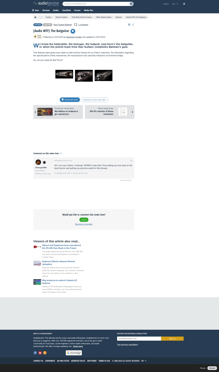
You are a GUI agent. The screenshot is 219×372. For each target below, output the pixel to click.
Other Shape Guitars (103, 17)
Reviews (46, 10)
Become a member (84, 224)
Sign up (172, 339)
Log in (83, 220)
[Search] (131, 4)
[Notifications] (184, 3)
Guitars (48, 17)
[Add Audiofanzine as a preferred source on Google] (74, 352)
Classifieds (66, 10)
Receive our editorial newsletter (132, 334)
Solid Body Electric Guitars (82, 17)
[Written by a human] (37, 37)
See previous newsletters (127, 344)
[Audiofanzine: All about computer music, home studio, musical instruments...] (46, 4)
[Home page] (35, 17)
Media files (88, 10)
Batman (119, 17)
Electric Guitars (61, 17)
